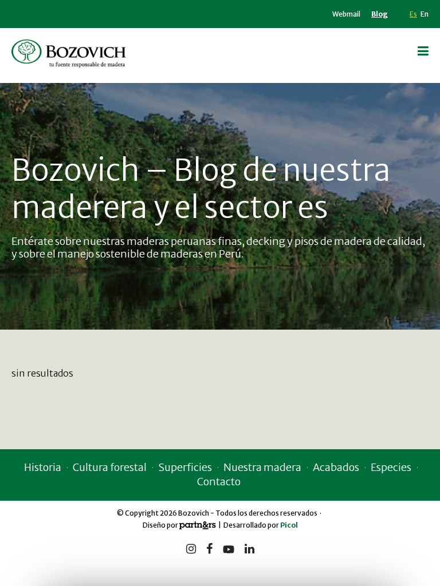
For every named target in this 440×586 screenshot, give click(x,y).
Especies (391, 467)
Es (413, 14)
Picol (289, 525)
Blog (379, 14)
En (425, 14)
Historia (42, 467)
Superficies (185, 467)
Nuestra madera (262, 467)
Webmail (346, 14)
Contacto (219, 481)
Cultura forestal (110, 467)
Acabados (336, 467)
